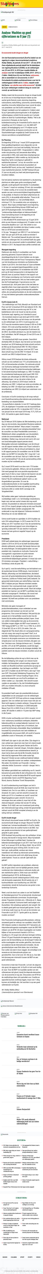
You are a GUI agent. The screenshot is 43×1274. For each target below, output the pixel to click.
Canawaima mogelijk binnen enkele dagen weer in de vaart (30, 1243)
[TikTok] (28, 1264)
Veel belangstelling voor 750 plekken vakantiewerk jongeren (30, 1209)
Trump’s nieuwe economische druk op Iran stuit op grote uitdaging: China (30, 1238)
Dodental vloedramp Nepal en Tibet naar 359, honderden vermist (30, 1163)
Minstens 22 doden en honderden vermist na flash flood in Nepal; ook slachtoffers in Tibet (11, 1225)
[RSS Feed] (35, 1264)
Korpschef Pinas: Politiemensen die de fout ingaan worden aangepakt (18, 1187)
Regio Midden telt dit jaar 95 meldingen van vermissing (29, 1203)
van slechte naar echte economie (22, 85)
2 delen (25, 83)
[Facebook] (7, 1264)
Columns (14, 1257)
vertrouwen (35, 75)
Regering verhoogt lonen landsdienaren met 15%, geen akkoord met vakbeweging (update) (31, 1157)
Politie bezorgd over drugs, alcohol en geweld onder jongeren (11, 1156)
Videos (38, 1257)
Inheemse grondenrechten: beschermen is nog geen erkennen (12, 1214)
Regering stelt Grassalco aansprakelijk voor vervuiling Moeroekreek (12, 1163)
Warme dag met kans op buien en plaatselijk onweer (10, 1238)
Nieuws (5, 1257)
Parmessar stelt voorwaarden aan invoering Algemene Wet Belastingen (30, 1231)
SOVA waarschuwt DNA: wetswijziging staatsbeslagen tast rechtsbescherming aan (11, 1169)
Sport (22, 1257)
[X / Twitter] (21, 1264)
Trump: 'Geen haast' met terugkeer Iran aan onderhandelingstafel (11, 1209)
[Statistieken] (41, 1272)
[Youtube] (14, 1264)
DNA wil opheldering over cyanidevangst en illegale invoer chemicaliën (10, 1232)
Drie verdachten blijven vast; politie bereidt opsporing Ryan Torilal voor (11, 1219)
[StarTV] (36, 4)
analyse (4, 73)
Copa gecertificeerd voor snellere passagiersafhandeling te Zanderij (29, 1151)
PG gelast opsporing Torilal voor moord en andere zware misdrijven (30, 1214)
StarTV (30, 1257)
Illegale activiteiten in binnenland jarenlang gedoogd (11, 1175)
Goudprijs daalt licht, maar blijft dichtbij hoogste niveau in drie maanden (10, 1181)
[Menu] (39, 3)
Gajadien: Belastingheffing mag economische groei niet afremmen (30, 1168)
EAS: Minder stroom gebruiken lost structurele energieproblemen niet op (11, 1146)
